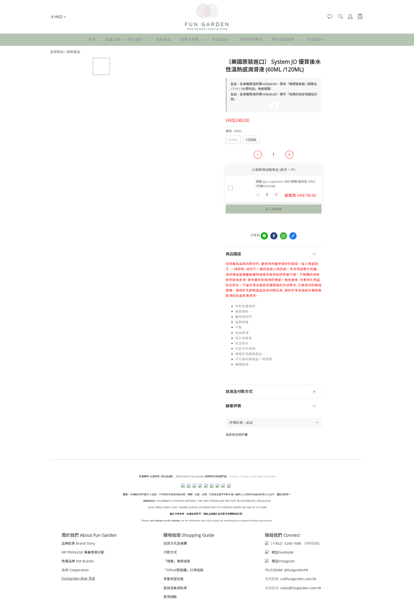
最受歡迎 (314, 39)
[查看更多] (274, 107)
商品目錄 (219, 39)
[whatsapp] (283, 235)
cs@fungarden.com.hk (297, 579)
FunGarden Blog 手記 (78, 578)
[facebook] (273, 235)
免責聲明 (144, 476)
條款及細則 (167, 476)
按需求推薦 (189, 39)
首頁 (92, 39)
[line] (264, 235)
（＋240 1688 (285, 543)
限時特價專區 (251, 39)
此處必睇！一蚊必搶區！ (126, 39)
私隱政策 (155, 476)
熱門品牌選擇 (283, 39)
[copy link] (293, 235)
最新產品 (163, 39)
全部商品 (56, 51)
